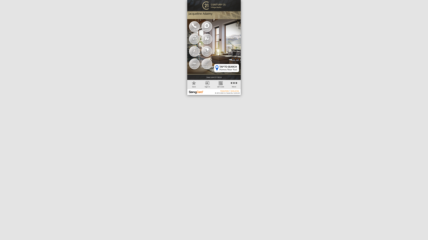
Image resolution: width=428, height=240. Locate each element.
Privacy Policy (224, 91)
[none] (194, 84)
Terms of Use (234, 91)
